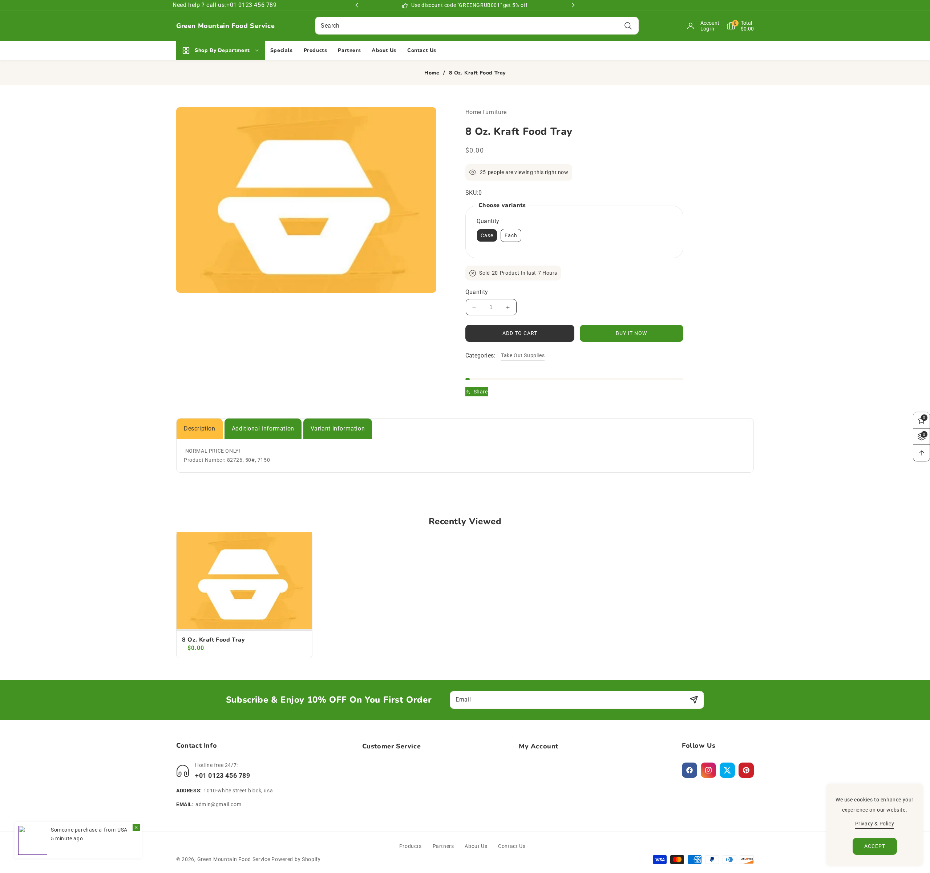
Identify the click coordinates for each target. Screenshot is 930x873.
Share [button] (481, 392)
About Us (476, 846)
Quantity (476, 291)
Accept (874, 846)
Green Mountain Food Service (233, 859)
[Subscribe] (694, 700)
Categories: (480, 355)
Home (431, 73)
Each (511, 235)
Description (199, 428)
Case (487, 235)
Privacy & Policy (874, 823)
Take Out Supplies (523, 355)
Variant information (338, 428)
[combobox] (476, 25)
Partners (443, 846)
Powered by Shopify (296, 859)
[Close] (136, 827)
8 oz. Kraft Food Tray (213, 640)
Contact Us (511, 846)
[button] (736, 26)
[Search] (628, 25)
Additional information (263, 428)
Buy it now (631, 333)
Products (410, 846)
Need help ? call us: (199, 4)
